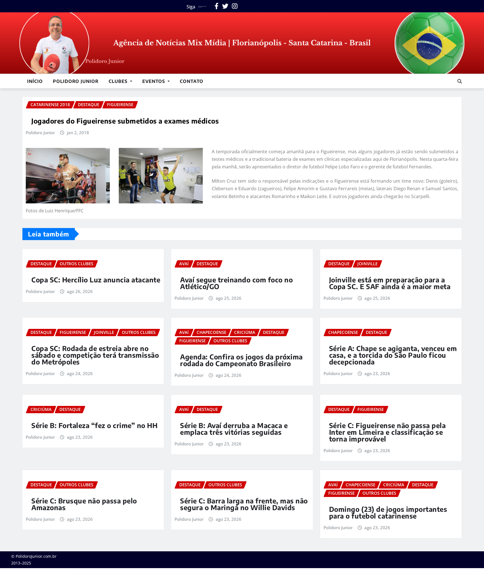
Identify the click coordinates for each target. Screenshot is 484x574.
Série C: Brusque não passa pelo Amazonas (84, 504)
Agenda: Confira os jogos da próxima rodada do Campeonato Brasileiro (241, 360)
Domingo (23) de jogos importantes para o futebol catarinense (388, 512)
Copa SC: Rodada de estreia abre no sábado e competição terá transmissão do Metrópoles (95, 355)
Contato (191, 81)
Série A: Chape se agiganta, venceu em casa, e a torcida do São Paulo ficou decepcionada (393, 355)
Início (35, 81)
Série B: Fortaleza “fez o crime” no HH (94, 425)
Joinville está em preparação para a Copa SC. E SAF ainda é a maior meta (390, 283)
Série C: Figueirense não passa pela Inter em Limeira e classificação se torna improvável (387, 432)
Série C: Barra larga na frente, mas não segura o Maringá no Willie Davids (244, 504)
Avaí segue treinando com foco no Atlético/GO (236, 283)
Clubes (119, 81)
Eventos (154, 81)
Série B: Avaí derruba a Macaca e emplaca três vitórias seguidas (234, 428)
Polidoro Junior (76, 81)
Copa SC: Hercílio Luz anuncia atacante (95, 279)
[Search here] (459, 81)
